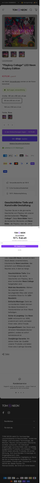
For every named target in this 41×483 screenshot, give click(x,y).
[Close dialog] (39, 227)
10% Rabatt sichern (20, 246)
